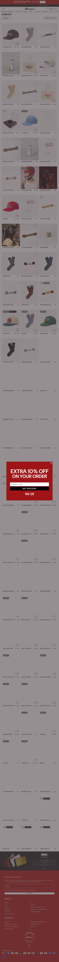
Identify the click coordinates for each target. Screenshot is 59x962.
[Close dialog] (51, 463)
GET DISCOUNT (30, 488)
